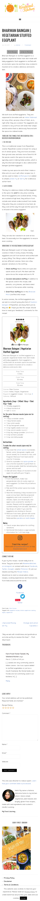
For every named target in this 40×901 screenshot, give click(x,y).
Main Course (12, 608)
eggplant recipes (15, 610)
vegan (4, 612)
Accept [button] (23, 898)
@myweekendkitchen (21, 546)
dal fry (22, 179)
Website (5, 762)
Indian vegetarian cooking (27, 610)
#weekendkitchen (19, 549)
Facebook (33, 566)
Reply (8, 681)
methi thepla (30, 518)
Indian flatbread (31, 117)
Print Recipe (12, 52)
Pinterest (24, 569)
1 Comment (28, 45)
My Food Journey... (9, 811)
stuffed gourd (23, 176)
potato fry (13, 179)
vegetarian (9, 612)
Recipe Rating (7, 705)
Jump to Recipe (26, 52)
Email (4, 753)
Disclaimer (8, 881)
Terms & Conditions (11, 885)
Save (16, 345)
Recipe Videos (22, 572)
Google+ (11, 569)
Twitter (4, 569)
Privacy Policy (9, 878)
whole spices (22, 450)
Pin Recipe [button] (24, 345)
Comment (6, 713)
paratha (20, 518)
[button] (17, 319)
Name (4, 744)
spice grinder (29, 461)
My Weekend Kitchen (20, 7)
